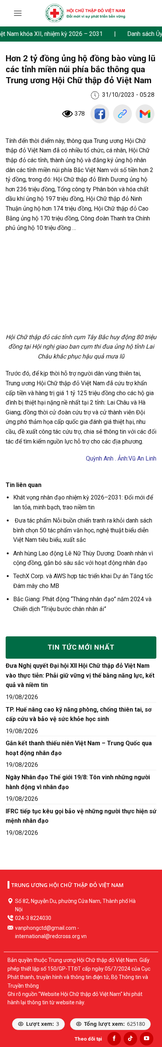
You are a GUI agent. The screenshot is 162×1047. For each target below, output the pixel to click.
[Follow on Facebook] (114, 1038)
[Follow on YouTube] (146, 1038)
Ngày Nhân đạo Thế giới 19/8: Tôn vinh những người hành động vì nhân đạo (78, 782)
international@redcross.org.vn (51, 936)
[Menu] (17, 13)
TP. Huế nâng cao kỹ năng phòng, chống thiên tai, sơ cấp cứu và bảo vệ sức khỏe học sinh (78, 714)
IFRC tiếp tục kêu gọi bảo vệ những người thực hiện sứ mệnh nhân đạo (81, 816)
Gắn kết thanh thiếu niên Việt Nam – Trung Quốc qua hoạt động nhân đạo (79, 748)
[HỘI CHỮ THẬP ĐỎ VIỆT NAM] (85, 13)
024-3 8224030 (33, 918)
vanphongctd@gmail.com (45, 928)
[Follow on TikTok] (130, 1038)
